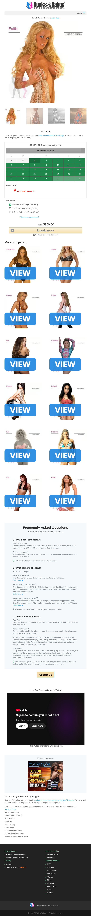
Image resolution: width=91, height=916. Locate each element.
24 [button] (57, 174)
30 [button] (45, 179)
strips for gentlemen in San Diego (51, 136)
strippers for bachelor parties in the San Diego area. (55, 800)
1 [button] (34, 161)
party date (55, 18)
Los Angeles (52, 871)
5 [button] (78, 161)
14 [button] (21, 170)
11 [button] (68, 165)
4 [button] (68, 161)
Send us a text (15, 867)
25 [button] (68, 174)
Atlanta (49, 877)
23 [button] (45, 174)
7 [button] (21, 165)
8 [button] (34, 165)
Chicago (50, 867)
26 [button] (78, 174)
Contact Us (45, 675)
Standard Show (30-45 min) (25, 204)
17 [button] (57, 170)
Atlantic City (51, 886)
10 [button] (57, 165)
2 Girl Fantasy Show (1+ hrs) (25, 208)
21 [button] (21, 174)
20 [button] (10, 174)
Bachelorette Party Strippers (17, 858)
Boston (50, 893)
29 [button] (34, 179)
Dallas (49, 890)
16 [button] (45, 170)
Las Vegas (51, 874)
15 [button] (34, 170)
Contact (9, 864)
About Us (50, 858)
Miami (49, 880)
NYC (49, 864)
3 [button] (57, 161)
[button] (8, 150)
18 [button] (68, 170)
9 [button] (45, 165)
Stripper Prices (53, 855)
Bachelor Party (10, 809)
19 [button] (78, 170)
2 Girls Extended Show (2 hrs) (25, 212)
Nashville (50, 883)
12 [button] (78, 165)
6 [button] (10, 165)
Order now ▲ (18, 580)
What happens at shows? (29, 217)
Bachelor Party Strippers (15, 855)
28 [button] (21, 179)
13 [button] (10, 170)
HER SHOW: (11, 200)
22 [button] (34, 174)
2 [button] (45, 161)
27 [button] (10, 179)
